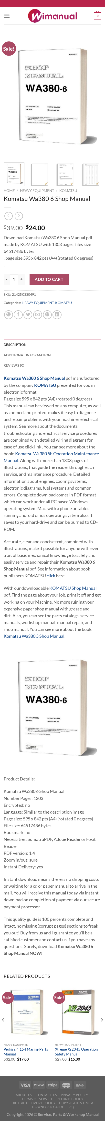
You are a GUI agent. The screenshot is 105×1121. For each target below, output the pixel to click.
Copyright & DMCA (76, 1103)
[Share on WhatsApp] (8, 314)
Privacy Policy (74, 1095)
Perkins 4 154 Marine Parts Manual (26, 1051)
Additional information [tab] (27, 355)
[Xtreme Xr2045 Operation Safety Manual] (78, 1012)
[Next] (93, 96)
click (51, 575)
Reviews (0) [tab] (14, 365)
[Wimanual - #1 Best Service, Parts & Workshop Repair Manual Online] (52, 16)
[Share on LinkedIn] (56, 314)
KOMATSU (68, 190)
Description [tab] (15, 344)
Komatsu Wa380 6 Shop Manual (34, 378)
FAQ (71, 1107)
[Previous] (11, 96)
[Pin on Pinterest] (47, 314)
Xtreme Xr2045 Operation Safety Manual (76, 1051)
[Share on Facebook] (18, 314)
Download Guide (48, 1107)
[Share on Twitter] (27, 314)
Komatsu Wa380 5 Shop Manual (34, 636)
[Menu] (7, 16)
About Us (24, 1095)
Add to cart (49, 279)
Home (9, 190)
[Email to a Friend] (37, 314)
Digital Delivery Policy (33, 1103)
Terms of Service (37, 1099)
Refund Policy (70, 1099)
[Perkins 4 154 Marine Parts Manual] (27, 1012)
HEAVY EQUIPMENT (37, 190)
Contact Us (46, 1095)
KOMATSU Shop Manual (73, 588)
